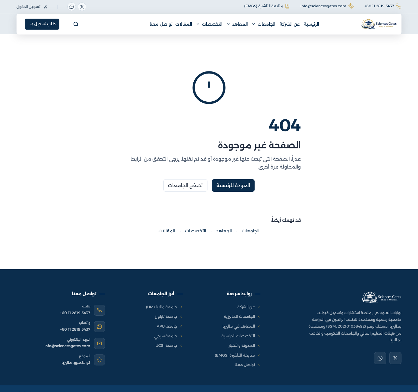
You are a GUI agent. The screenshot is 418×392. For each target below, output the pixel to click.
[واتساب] (71, 6)
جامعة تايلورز (166, 316)
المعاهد (240, 24)
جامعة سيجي (165, 336)
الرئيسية (311, 24)
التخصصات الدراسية (238, 336)
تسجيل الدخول (28, 6)
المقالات (183, 24)
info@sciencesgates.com (323, 6)
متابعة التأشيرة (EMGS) (263, 6)
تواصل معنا (161, 24)
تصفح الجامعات (185, 185)
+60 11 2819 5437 (379, 6)
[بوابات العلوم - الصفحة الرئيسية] (381, 297)
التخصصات (212, 24)
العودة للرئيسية (233, 185)
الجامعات (266, 24)
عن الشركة (290, 24)
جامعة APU (167, 326)
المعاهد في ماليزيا (238, 326)
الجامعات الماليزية (239, 316)
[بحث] (76, 24)
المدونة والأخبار (242, 345)
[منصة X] (82, 6)
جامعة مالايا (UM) (161, 307)
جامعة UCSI (166, 345)
